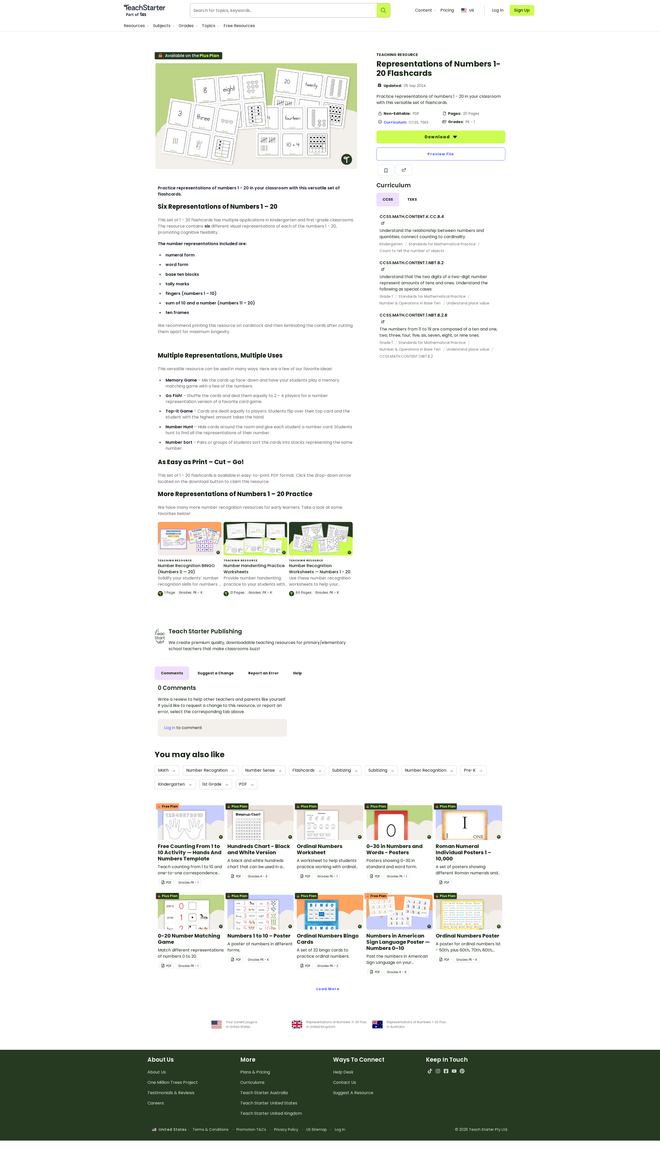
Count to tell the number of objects (412, 250)
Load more (328, 988)
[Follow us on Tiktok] (430, 1071)
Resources (135, 26)
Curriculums (252, 1082)
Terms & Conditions (210, 1129)
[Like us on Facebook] (446, 1071)
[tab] (387, 199)
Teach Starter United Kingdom (271, 1113)
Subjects (162, 26)
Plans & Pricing (255, 1072)
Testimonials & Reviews (170, 1093)
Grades (187, 26)
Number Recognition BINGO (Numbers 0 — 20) (186, 569)
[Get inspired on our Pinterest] (462, 1071)
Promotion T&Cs (251, 1129)
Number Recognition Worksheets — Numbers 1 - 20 (319, 569)
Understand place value (468, 303)
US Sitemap (316, 1129)
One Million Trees (172, 1082)
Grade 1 (387, 296)
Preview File (440, 154)
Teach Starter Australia (264, 1093)
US (471, 10)
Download (438, 137)
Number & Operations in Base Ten (411, 303)
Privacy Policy (286, 1129)
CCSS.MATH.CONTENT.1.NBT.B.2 (406, 356)
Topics (209, 26)
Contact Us (344, 1082)
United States (171, 1129)
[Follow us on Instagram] (438, 1071)
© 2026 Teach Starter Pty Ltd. (481, 1129)
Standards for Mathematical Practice (443, 244)
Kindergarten (392, 244)
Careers (155, 1103)
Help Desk (343, 1072)
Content (424, 10)
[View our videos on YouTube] (454, 1071)
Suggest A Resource (353, 1093)
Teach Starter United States (268, 1103)
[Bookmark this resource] (385, 170)
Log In (340, 1129)
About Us (156, 1072)
